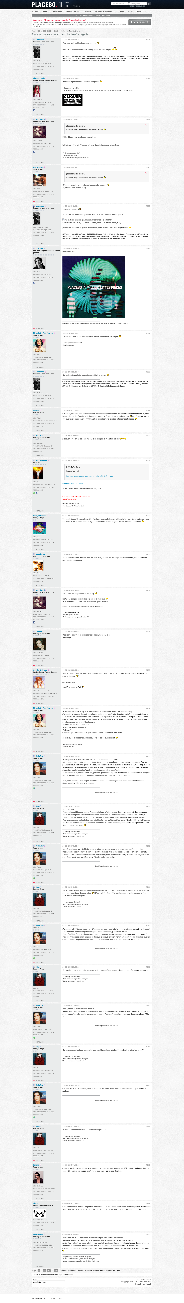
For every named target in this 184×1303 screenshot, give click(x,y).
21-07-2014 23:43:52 (70, 1046)
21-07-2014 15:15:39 (70, 925)
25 (56, 31)
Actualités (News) (73, 31)
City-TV (97, 15)
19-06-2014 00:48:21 (70, 167)
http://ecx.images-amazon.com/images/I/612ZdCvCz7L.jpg (89, 476)
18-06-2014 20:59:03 (70, 78)
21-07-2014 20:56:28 (70, 967)
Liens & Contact (56, 1298)
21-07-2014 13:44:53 (70, 846)
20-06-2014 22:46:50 (70, 371)
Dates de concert (72, 11)
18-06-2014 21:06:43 (70, 119)
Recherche (106, 15)
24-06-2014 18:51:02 (70, 435)
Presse (121, 11)
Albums (88, 11)
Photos (130, 11)
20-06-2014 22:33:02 (70, 333)
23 (49, 31)
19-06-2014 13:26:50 (70, 206)
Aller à (35, 1279)
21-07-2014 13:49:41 (70, 887)
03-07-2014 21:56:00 (70, 515)
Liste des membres (86, 15)
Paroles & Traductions (103, 11)
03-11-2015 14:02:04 (70, 1234)
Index (75, 15)
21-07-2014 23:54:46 (70, 1126)
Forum (44, 11)
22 (44, 31)
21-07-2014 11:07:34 (70, 806)
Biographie (57, 11)
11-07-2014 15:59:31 (70, 554)
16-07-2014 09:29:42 (70, 708)
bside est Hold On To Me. (72, 483)
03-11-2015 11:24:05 (70, 1203)
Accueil (35, 11)
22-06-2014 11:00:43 (70, 410)
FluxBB (148, 1279)
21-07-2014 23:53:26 (70, 1085)
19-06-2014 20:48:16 (70, 248)
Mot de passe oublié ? (137, 6)
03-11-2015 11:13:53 (70, 1165)
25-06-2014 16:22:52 (70, 460)
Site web (34, 1038)
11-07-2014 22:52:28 (70, 631)
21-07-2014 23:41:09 (70, 1005)
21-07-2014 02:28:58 (70, 756)
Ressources (141, 11)
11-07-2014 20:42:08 (70, 590)
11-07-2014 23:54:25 (70, 670)
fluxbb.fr (148, 1284)
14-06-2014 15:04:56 (70, 39)
